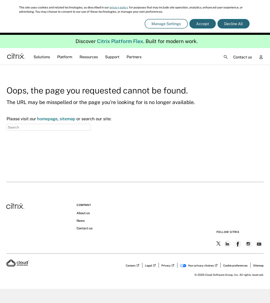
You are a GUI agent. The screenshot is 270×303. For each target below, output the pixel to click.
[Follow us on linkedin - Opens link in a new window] (228, 244)
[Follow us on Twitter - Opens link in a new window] (218, 243)
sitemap (67, 118)
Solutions (42, 57)
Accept (202, 24)
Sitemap (258, 265)
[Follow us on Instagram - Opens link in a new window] (249, 244)
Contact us (242, 57)
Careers (131, 265)
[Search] (226, 57)
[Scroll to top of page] (259, 291)
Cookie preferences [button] (235, 265)
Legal (148, 265)
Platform (64, 57)
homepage (47, 118)
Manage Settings (166, 24)
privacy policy (118, 7)
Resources (89, 57)
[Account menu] (261, 57)
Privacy (166, 265)
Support (112, 57)
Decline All (233, 24)
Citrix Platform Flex (120, 41)
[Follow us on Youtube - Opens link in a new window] (259, 244)
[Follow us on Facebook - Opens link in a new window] (238, 244)
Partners (134, 57)
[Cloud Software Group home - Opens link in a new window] (17, 265)
